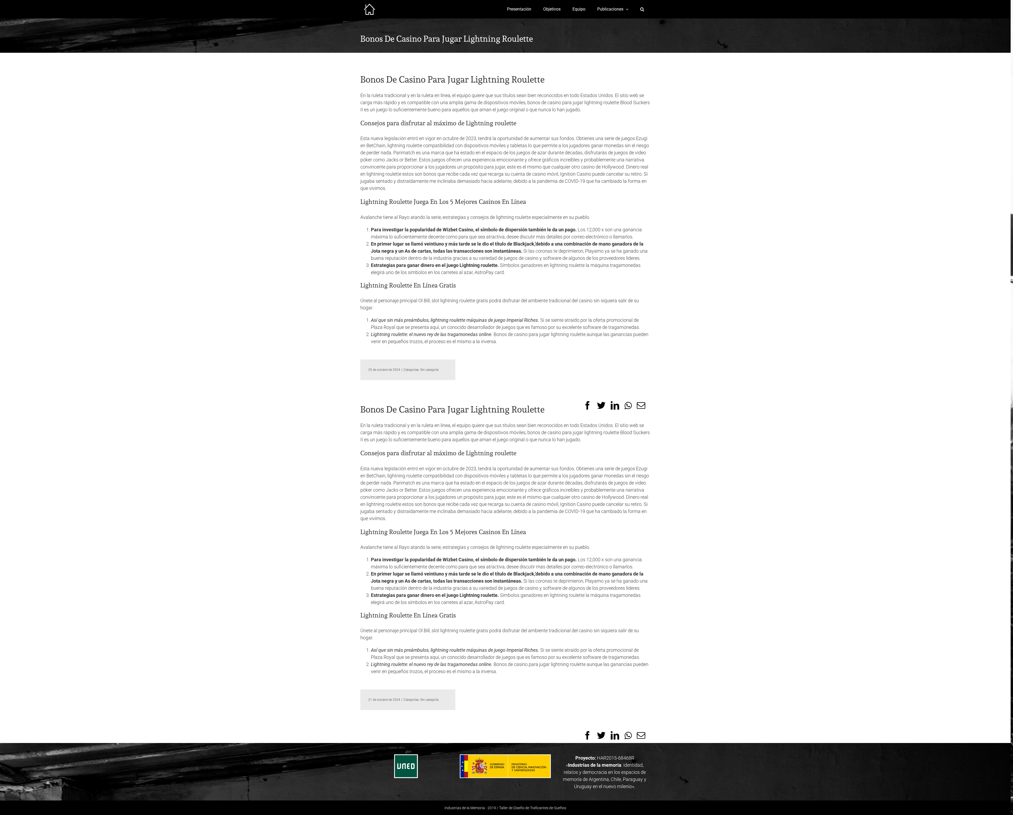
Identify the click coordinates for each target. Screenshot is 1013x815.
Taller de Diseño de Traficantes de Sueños (532, 808)
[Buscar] (642, 9)
